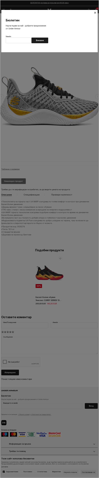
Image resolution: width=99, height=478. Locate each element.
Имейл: (8, 36)
